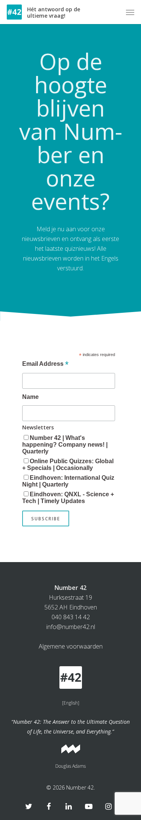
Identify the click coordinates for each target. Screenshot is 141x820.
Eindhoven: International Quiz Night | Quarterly (68, 481)
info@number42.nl (70, 627)
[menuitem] (70, 703)
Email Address (45, 364)
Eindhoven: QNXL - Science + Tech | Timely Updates (68, 497)
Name (30, 397)
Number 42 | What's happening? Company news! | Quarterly (65, 445)
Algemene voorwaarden (71, 646)
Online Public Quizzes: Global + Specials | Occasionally (68, 464)
